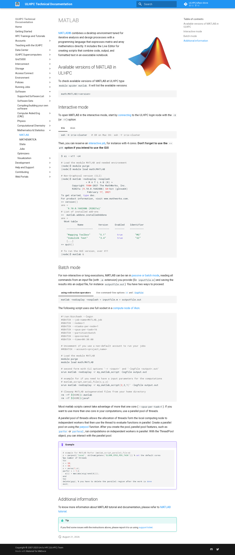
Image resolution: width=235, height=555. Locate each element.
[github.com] (211, 549)
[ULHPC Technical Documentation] (17, 4)
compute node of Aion (126, 308)
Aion (72, 128)
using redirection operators (76, 292)
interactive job (97, 143)
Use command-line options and (119, 292)
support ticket (146, 527)
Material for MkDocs (36, 551)
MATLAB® (64, 33)
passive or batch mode (145, 275)
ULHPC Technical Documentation (25, 21)
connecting (124, 115)
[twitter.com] (217, 549)
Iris (63, 128)
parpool (84, 426)
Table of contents (194, 19)
